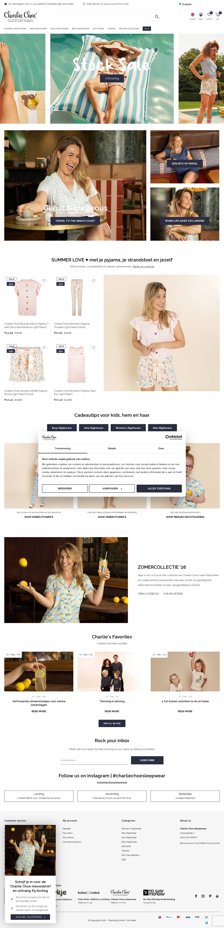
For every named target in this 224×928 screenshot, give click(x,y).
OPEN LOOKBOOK (148, 593)
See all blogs (111, 723)
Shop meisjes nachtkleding (185, 517)
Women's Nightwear (15, 28)
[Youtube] (217, 896)
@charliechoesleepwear (112, 782)
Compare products (72, 842)
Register (67, 828)
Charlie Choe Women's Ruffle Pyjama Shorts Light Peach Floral (25, 392)
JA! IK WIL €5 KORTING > (30, 917)
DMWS (121, 920)
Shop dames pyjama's (38, 517)
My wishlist (68, 837)
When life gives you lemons (184, 220)
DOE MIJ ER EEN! (173, 593)
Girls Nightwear (59, 28)
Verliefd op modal (185, 163)
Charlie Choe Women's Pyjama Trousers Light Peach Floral (72, 325)
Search (156, 17)
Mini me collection (129, 28)
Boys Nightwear (80, 28)
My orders (67, 833)
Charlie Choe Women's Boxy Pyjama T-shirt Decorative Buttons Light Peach (26, 325)
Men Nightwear (38, 28)
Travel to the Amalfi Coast (75, 220)
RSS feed (131, 920)
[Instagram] (203, 896)
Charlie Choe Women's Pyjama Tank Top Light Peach (75, 392)
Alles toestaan (159, 488)
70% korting (112, 78)
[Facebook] (196, 896)
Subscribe (147, 760)
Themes (111, 28)
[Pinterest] (210, 896)
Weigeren (65, 488)
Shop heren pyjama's (112, 517)
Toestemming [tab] (63, 448)
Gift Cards (98, 28)
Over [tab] (161, 448)
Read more (39, 711)
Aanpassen (110, 488)
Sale (146, 28)
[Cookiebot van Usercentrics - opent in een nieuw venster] (167, 437)
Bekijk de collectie (143, 266)
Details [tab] (112, 448)
